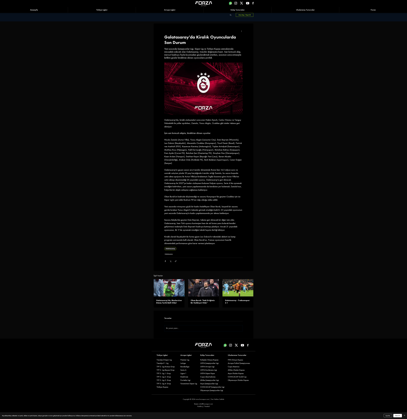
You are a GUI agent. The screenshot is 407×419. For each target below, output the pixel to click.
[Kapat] (404, 415)
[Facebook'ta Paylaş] (165, 261)
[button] (231, 15)
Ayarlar (387, 416)
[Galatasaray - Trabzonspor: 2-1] (237, 287)
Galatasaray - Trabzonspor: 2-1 (237, 301)
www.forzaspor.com (202, 399)
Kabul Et (397, 416)
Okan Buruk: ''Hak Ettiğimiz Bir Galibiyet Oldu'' (203, 301)
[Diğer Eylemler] (241, 31)
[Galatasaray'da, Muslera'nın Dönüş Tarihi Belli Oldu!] (169, 287)
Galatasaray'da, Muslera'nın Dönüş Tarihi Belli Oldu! (169, 301)
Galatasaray (170, 249)
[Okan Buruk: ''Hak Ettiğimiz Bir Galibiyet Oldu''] (203, 288)
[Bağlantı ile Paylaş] (176, 261)
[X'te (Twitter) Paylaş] (170, 261)
